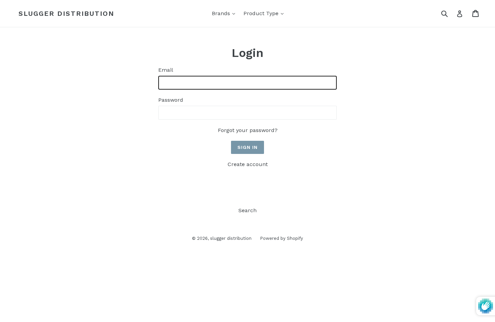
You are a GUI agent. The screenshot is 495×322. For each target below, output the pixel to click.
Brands (225, 13)
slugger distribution (66, 13)
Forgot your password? (247, 130)
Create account (248, 164)
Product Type (265, 13)
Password (170, 100)
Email (165, 70)
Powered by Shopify (281, 238)
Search (247, 210)
